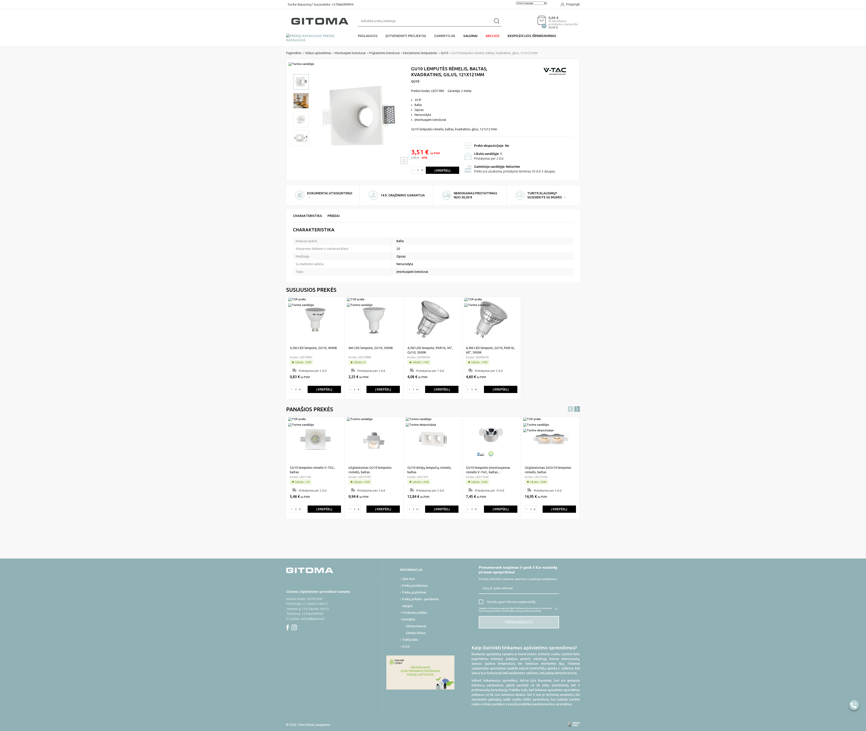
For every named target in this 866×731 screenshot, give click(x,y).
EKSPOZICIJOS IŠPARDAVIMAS (532, 36)
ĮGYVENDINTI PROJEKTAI (406, 36)
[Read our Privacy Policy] (556, 608)
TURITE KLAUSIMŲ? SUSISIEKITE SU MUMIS (544, 195)
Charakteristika (307, 216)
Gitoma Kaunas (416, 626)
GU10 (415, 81)
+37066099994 (342, 4)
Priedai (333, 216)
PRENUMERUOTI (519, 622)
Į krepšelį (442, 170)
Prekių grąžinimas (414, 592)
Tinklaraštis (410, 639)
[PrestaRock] (574, 724)
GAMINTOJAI (444, 36)
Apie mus (408, 579)
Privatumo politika (414, 612)
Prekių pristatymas (415, 585)
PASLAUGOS (368, 36)
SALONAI (470, 36)
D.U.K (406, 646)
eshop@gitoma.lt (313, 619)
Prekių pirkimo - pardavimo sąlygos (420, 602)
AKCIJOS (493, 36)
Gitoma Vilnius (416, 633)
